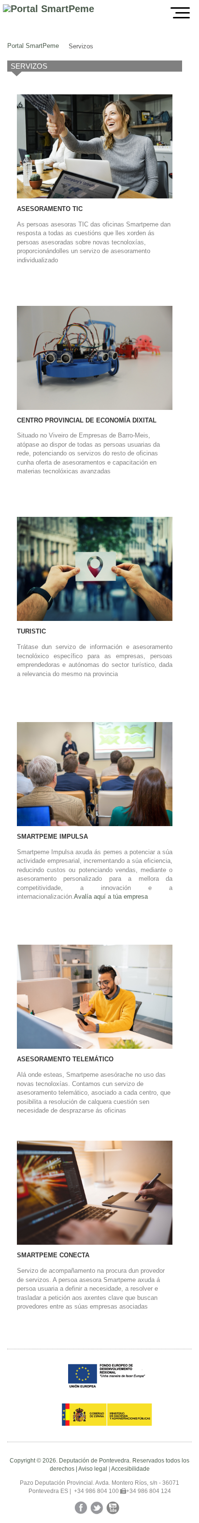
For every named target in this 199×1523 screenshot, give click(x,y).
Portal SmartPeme (33, 45)
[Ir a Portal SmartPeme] (48, 9)
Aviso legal (92, 1468)
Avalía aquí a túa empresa (111, 896)
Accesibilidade (130, 1468)
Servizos (81, 46)
